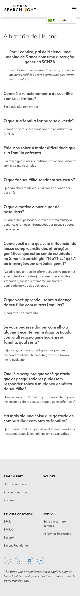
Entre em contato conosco (54, 524)
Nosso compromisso (16, 484)
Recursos (9, 500)
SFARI (8, 521)
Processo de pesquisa (17, 492)
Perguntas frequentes (57, 534)
